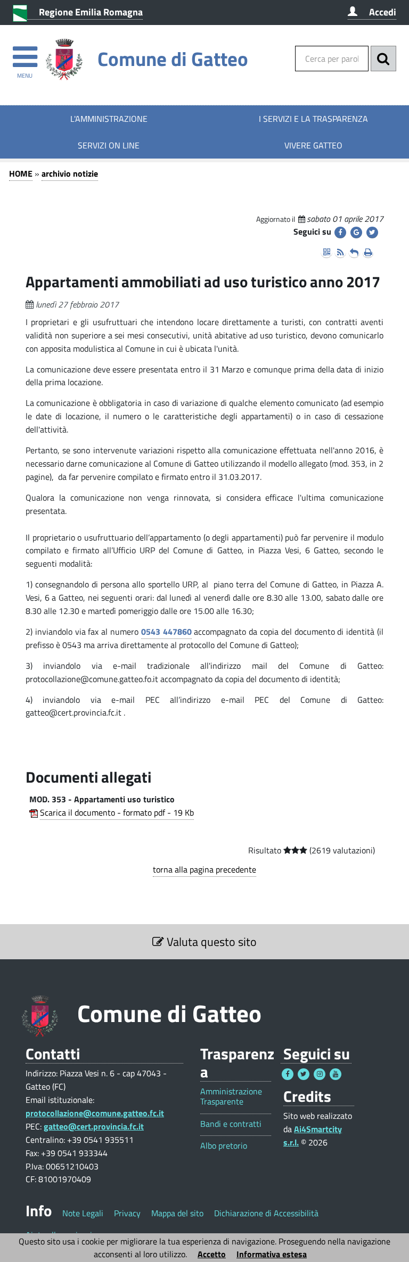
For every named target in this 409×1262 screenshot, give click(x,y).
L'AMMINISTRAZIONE (109, 118)
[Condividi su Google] (356, 232)
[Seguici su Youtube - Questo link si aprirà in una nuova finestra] (335, 1074)
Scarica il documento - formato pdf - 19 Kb (117, 812)
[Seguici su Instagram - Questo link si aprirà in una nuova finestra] (319, 1074)
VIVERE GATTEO (313, 145)
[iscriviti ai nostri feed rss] (340, 252)
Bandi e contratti (230, 1124)
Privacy (127, 1213)
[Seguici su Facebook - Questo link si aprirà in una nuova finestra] (287, 1074)
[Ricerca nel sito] (383, 58)
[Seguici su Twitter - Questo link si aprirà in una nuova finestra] (303, 1074)
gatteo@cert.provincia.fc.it (94, 1126)
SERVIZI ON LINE (109, 145)
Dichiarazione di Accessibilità (266, 1213)
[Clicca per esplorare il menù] (25, 52)
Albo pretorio (223, 1146)
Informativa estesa (271, 1254)
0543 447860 (166, 631)
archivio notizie (70, 173)
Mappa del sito (177, 1213)
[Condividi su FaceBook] (340, 232)
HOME (20, 173)
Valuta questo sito (210, 941)
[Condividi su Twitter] (372, 232)
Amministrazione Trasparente (231, 1096)
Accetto (212, 1254)
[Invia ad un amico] (354, 252)
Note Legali (82, 1213)
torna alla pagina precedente (204, 869)
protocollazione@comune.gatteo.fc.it (95, 1113)
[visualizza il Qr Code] (326, 252)
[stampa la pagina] (368, 252)
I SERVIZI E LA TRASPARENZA (313, 118)
